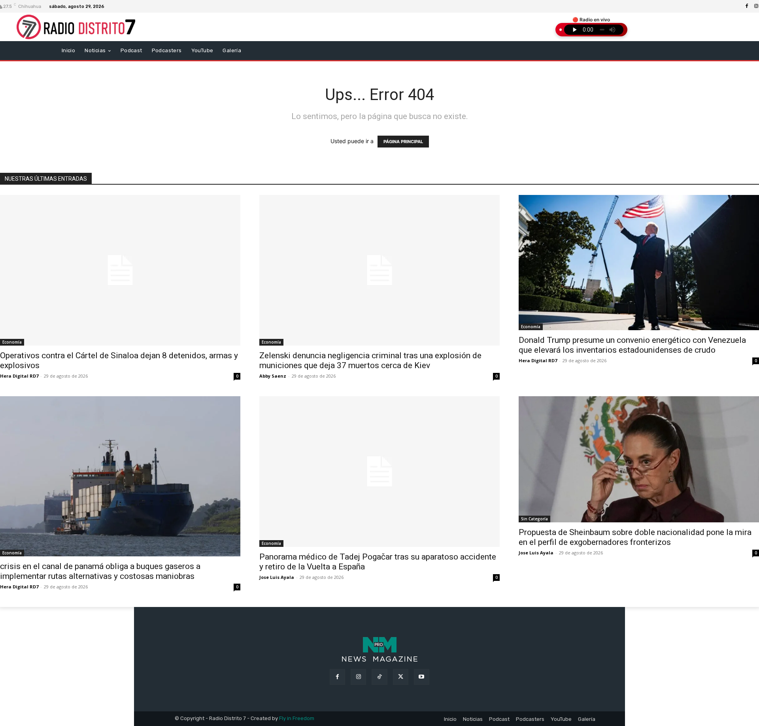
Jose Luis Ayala (276, 577)
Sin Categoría (534, 519)
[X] (400, 676)
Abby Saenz (272, 376)
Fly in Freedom (296, 718)
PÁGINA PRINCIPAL (403, 141)
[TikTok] (379, 676)
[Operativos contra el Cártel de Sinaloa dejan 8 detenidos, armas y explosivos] (120, 270)
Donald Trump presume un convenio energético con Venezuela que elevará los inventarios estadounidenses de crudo (632, 345)
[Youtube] (421, 676)
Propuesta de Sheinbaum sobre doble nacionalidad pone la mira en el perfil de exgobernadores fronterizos (635, 537)
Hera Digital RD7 (19, 376)
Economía (12, 342)
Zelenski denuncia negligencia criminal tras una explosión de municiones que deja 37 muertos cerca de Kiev (370, 360)
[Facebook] (746, 6)
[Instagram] (358, 676)
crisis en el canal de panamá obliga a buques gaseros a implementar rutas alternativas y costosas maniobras (100, 571)
